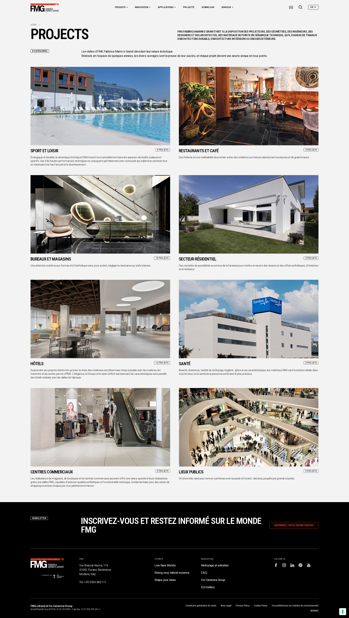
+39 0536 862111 (95, 582)
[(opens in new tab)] (276, 565)
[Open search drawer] (300, 7)
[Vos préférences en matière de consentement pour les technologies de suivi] (342, 611)
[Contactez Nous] (291, 7)
